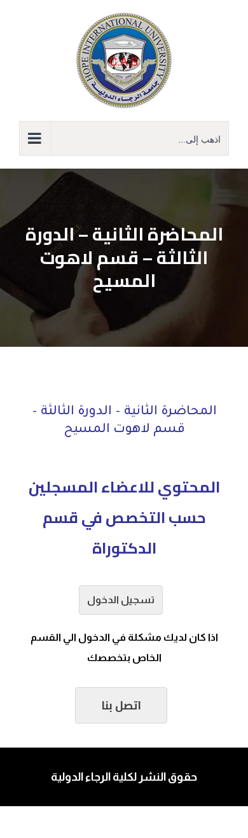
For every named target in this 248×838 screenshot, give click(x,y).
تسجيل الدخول (121, 599)
